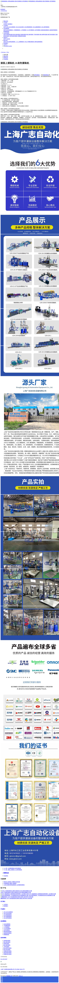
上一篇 (12, 868)
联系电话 (3, 9)
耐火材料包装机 (7, 948)
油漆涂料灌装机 (7, 933)
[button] (3, 52)
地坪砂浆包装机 (7, 952)
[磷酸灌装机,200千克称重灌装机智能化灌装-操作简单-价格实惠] (17, 896)
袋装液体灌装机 (7, 931)
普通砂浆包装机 (7, 954)
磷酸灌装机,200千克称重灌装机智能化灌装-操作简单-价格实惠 (16, 898)
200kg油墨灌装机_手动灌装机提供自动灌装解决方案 (41, 895)
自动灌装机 (3, 921)
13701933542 (4, 10)
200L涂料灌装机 (7, 918)
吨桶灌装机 (6, 934)
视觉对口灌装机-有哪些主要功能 (11, 881)
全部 (4, 27)
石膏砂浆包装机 (7, 951)
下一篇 (12, 869)
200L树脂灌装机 (7, 915)
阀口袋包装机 (6, 942)
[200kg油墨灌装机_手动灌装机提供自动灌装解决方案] (14, 895)
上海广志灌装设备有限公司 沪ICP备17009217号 (13, 969)
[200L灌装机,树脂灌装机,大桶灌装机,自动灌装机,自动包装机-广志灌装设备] (29, 1)
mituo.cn (21, 975)
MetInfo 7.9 (9, 975)
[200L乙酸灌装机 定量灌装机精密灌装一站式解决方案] (15, 893)
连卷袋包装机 (6, 940)
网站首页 (5, 21)
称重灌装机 (46, 75)
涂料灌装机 (37, 75)
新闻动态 (5, 57)
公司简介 (5, 904)
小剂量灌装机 (6, 925)
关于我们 (3, 901)
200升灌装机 (6, 930)
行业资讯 (5, 59)
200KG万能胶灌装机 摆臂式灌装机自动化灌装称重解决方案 (16, 892)
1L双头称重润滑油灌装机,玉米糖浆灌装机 (14, 884)
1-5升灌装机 (6, 927)
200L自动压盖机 (7, 913)
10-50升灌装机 (7, 928)
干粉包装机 (6, 946)
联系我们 (5, 906)
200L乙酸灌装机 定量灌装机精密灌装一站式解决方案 (42, 893)
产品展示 (3, 909)
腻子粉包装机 (6, 949)
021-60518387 (4, 959)
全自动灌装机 (6, 924)
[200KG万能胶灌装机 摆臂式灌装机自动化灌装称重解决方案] (16, 890)
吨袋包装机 (6, 943)
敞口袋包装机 (6, 945)
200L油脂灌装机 (7, 916)
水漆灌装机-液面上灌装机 (9, 883)
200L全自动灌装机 (8, 912)
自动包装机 (3, 937)
